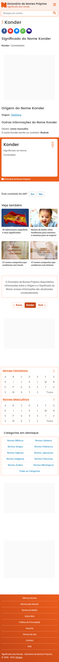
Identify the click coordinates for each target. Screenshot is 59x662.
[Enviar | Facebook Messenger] (16, 31)
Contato (29, 640)
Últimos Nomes (29, 598)
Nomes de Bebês (29, 610)
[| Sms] (29, 31)
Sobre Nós (29, 616)
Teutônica (16, 115)
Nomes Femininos (15, 371)
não (41, 194)
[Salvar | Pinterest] (10, 31)
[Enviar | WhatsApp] (23, 31)
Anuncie (29, 628)
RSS (29, 646)
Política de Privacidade (29, 622)
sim (32, 194)
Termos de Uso (29, 634)
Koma (19, 305)
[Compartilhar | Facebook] (4, 31)
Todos (49, 392)
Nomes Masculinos (16, 399)
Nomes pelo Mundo (29, 604)
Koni (40, 305)
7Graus (18, 657)
